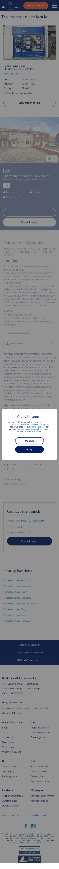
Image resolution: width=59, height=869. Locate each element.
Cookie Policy (36, 427)
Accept (30, 449)
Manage (29, 441)
